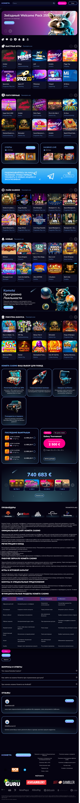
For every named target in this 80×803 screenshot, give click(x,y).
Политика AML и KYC (44, 762)
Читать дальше (49, 458)
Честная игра (67, 765)
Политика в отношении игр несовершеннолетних (45, 759)
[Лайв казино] (11, 39)
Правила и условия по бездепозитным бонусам (45, 755)
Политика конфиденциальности (66, 762)
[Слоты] (7, 39)
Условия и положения (67, 768)
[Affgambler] (64, 782)
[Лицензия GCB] (15, 770)
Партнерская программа (23, 755)
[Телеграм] (25, 770)
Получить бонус (9, 22)
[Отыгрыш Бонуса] (27, 39)
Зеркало (6, 659)
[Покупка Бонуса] (23, 39)
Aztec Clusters (15, 443)
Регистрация (62, 3)
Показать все (39, 495)
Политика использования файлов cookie (67, 759)
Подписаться (68, 176)
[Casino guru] (12, 782)
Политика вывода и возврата (67, 754)
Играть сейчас (31, 147)
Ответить (69, 700)
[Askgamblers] (36, 782)
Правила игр (44, 768)
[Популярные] (15, 39)
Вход (72, 3)
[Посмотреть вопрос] (76, 670)
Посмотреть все (27, 46)
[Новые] (19, 39)
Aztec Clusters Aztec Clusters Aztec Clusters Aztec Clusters (15, 436)
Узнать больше (8, 307)
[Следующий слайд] (10, 31)
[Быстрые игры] (3, 39)
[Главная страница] (6, 3)
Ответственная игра (44, 765)
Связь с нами (44, 771)
